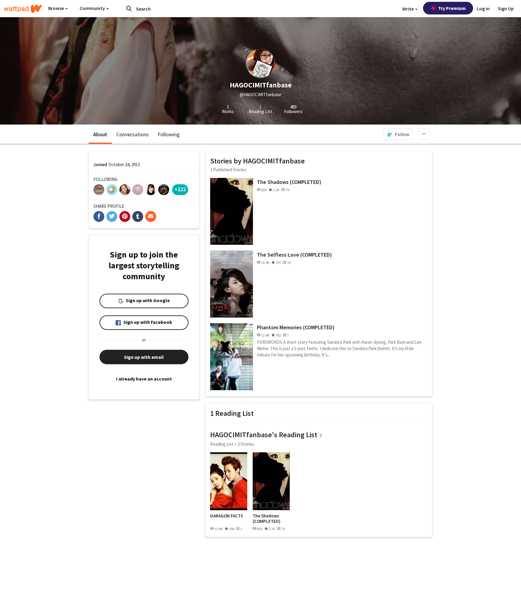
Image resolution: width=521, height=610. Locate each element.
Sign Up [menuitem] (506, 8)
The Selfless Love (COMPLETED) (294, 254)
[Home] (23, 9)
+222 (180, 189)
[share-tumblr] (137, 216)
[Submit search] (129, 8)
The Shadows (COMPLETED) (289, 182)
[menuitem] (398, 134)
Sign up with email (144, 357)
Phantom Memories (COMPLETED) (296, 327)
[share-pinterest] (124, 216)
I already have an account (144, 379)
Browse (56, 8)
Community (93, 8)
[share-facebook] (98, 216)
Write (408, 9)
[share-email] (150, 216)
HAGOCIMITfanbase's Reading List (263, 434)
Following (169, 134)
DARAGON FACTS (226, 516)
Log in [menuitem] (483, 8)
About (100, 134)
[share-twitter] (111, 216)
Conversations (132, 134)
